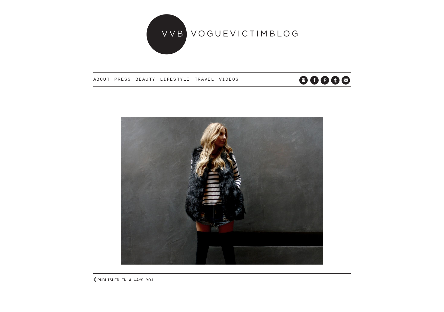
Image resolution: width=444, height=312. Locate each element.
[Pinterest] (324, 83)
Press (122, 79)
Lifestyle (175, 79)
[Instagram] (303, 83)
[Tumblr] (334, 83)
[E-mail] (345, 83)
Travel (204, 79)
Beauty (146, 79)
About (101, 79)
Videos (229, 79)
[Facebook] (313, 83)
